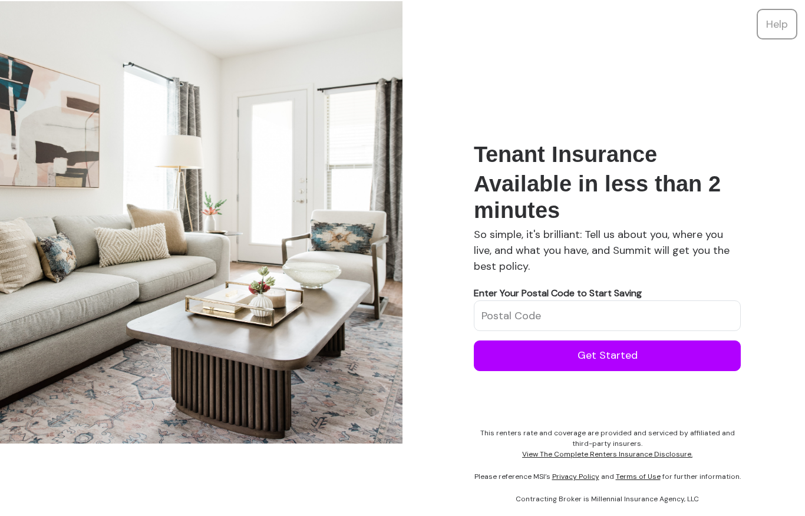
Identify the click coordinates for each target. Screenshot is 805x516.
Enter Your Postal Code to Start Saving (558, 293)
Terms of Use (638, 476)
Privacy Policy (575, 476)
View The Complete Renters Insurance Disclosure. (607, 454)
